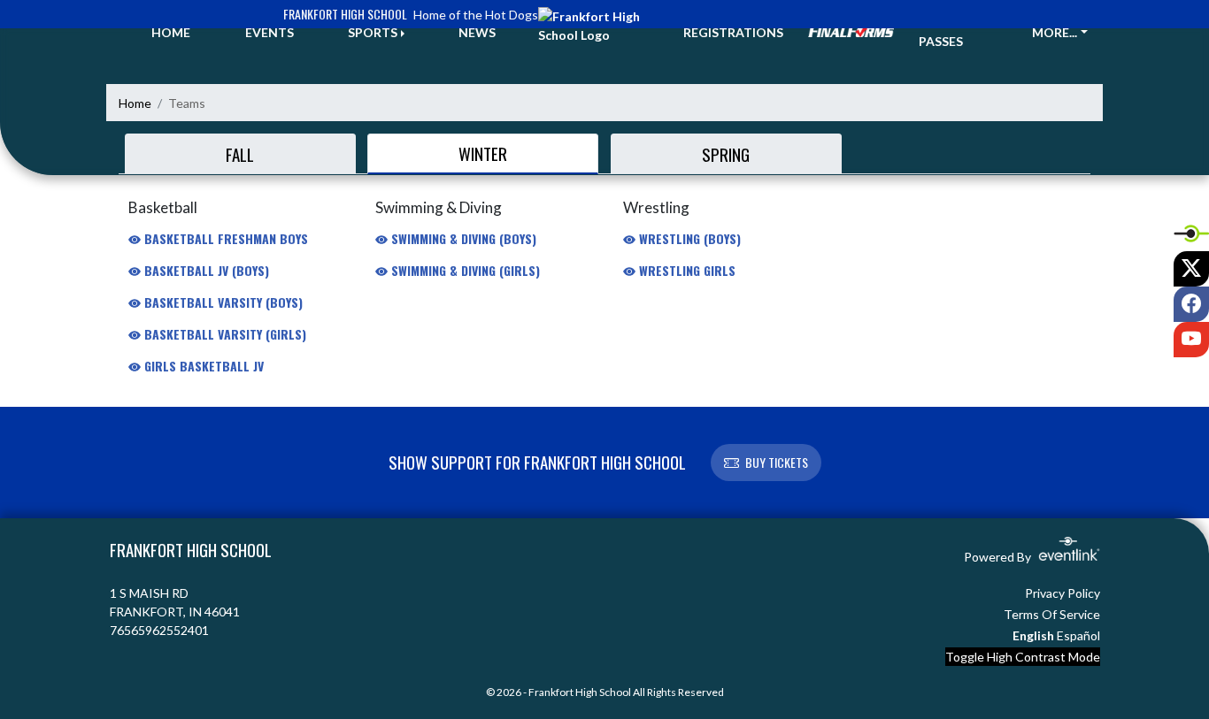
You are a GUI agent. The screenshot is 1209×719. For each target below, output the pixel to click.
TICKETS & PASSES (951, 32)
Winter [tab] (482, 153)
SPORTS (372, 32)
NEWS (477, 32)
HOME (170, 32)
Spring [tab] (726, 154)
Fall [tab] (240, 154)
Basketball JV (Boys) (205, 270)
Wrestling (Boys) (688, 238)
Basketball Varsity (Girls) (223, 334)
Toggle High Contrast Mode (1022, 656)
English (1033, 635)
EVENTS (269, 32)
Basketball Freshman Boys (224, 238)
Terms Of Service (1052, 614)
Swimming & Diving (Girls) (464, 270)
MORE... (1054, 32)
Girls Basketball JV (202, 365)
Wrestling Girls (685, 270)
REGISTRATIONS (733, 32)
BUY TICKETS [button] (776, 462)
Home (135, 103)
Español (1078, 635)
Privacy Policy (1062, 592)
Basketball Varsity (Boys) (222, 302)
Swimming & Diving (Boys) (462, 238)
